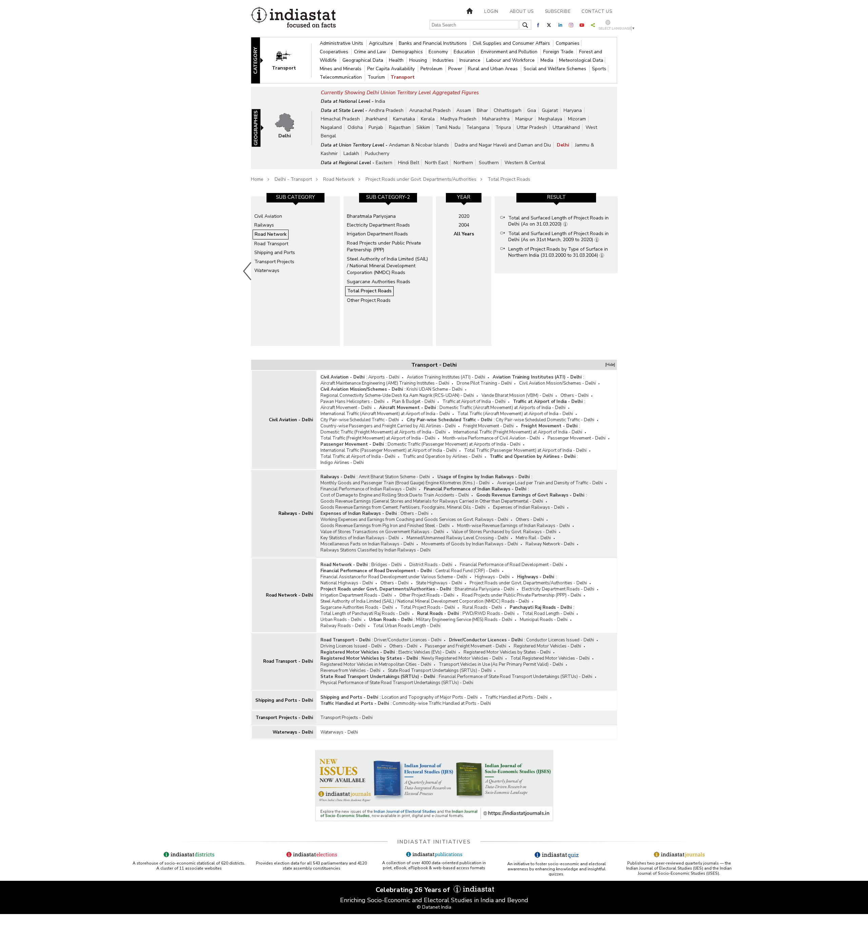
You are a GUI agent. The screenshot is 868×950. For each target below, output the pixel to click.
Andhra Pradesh (386, 110)
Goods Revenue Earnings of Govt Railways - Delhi (530, 495)
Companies (567, 43)
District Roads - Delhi (430, 565)
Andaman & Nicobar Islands (419, 145)
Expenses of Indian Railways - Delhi (529, 507)
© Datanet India (434, 907)
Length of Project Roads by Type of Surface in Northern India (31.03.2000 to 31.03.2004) (558, 252)
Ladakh (351, 153)
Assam (463, 110)
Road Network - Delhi (289, 595)
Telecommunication (341, 77)
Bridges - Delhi (386, 565)
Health (397, 60)
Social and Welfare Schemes (556, 68)
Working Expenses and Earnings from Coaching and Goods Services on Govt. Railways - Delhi (414, 520)
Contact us (596, 11)
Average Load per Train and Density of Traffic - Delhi (550, 483)
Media (547, 60)
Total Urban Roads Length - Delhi (406, 626)
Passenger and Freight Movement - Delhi (465, 646)
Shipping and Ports (274, 252)
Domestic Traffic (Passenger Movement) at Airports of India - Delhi (454, 444)
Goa (531, 110)
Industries (444, 60)
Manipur (524, 119)
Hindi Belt (408, 162)
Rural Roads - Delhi (482, 607)
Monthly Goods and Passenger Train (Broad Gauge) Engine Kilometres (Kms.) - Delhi (405, 483)
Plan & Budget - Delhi (413, 402)
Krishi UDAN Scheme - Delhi (434, 389)
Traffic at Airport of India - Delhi (474, 402)
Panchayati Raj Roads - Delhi (541, 607)
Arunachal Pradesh (430, 110)
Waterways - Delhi (293, 732)
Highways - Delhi (492, 577)
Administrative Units (342, 43)
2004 (463, 225)
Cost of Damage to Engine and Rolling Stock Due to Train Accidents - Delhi (394, 495)
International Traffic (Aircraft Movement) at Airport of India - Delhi (385, 414)
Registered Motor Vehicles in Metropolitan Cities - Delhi (375, 664)
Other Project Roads (369, 300)
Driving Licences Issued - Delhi (351, 646)
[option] (295, 271)
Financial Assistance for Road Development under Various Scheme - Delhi (393, 577)
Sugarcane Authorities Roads (378, 281)
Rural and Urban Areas (493, 68)
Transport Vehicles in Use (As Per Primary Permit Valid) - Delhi (501, 664)
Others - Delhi (574, 395)
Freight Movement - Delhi (488, 426)
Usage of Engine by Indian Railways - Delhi (483, 477)
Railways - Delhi (295, 513)
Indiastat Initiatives (434, 841)
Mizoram (577, 119)
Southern (489, 162)
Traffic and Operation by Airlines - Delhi (442, 456)
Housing (418, 60)
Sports (599, 68)
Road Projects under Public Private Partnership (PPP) (384, 246)
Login (491, 11)
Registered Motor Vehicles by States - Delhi (507, 652)
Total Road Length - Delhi (548, 613)
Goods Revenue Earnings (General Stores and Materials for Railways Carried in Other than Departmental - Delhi (431, 501)
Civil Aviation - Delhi (291, 420)
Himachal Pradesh (340, 119)
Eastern (384, 162)
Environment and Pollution (510, 52)
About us (522, 11)
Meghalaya (550, 119)
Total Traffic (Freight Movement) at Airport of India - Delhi (377, 438)
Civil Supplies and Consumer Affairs (512, 43)
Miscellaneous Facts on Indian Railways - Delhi (367, 544)
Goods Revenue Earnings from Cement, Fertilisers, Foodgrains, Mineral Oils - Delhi (403, 507)
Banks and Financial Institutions (433, 43)
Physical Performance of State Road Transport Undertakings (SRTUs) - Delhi (396, 683)
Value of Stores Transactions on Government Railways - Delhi (382, 532)
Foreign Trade (559, 52)
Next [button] (619, 271)
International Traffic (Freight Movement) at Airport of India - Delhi (517, 432)
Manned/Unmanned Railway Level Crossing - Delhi (457, 538)
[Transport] (288, 60)
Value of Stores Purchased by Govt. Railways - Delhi (504, 532)
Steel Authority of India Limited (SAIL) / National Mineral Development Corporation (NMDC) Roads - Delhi (424, 601)
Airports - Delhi (383, 377)
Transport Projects (274, 261)
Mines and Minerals (341, 68)
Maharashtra (496, 119)
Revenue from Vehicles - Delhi (350, 670)
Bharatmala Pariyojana (371, 216)
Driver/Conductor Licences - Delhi (407, 640)
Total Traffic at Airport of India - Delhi (357, 456)
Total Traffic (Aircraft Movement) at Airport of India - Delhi (515, 414)
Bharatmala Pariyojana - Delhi (484, 589)
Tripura (503, 127)
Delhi (563, 145)
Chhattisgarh (507, 110)
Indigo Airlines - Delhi (342, 463)
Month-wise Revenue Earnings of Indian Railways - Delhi (513, 526)
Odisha (355, 127)
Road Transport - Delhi (288, 661)
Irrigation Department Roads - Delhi (356, 595)
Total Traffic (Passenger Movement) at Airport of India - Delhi (525, 450)
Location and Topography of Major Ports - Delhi (430, 697)
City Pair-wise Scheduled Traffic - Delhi (359, 420)
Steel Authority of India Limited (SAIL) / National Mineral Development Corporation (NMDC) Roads (387, 266)
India (380, 101)
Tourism (377, 77)
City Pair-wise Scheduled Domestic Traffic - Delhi (545, 420)
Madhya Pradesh (458, 119)
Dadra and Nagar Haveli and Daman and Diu (503, 145)
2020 (463, 216)
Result (556, 197)
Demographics (408, 52)
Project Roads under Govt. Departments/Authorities (421, 179)
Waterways (266, 270)
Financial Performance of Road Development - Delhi (511, 565)
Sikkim (423, 127)
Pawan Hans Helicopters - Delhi (352, 402)
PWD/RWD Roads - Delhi (488, 613)
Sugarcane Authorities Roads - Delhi (356, 607)
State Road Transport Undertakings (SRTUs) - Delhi (440, 670)
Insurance (470, 60)
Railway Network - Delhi (550, 544)
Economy (439, 52)
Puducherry (377, 153)
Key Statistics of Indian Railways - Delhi (359, 538)
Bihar (482, 110)
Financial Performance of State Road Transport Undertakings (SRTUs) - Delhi (515, 677)
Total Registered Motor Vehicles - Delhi (550, 658)
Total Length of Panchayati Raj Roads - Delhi (365, 613)
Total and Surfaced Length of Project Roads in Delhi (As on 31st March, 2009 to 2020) (558, 236)
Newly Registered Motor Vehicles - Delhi (462, 658)
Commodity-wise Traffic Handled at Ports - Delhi (442, 703)
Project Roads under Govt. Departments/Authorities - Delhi (528, 583)
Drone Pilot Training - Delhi (484, 383)
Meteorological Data (581, 60)
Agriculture (381, 43)
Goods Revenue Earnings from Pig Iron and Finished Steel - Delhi (385, 526)
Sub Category (295, 197)
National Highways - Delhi (346, 583)
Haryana (573, 110)
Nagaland (331, 127)
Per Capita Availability (391, 68)
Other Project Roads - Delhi (426, 595)
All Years (464, 234)
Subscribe (558, 11)
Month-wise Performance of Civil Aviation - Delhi (491, 438)
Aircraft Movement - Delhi (346, 408)
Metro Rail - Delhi (533, 538)
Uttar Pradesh (532, 127)
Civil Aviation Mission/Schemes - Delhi (557, 383)
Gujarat (550, 110)
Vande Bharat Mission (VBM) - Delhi (517, 395)
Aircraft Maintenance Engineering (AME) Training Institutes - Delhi (384, 383)
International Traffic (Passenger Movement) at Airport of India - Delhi (388, 450)
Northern (463, 162)
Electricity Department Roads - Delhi (558, 589)
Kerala (428, 119)
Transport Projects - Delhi (284, 718)
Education (465, 52)
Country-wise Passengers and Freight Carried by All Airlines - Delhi (388, 426)
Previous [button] (247, 271)
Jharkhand (376, 119)
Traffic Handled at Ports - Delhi (516, 697)
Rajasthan (400, 127)
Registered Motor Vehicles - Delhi (547, 646)
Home (257, 179)
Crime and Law (371, 52)
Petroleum (432, 68)
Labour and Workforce (511, 60)
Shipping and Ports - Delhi (284, 700)
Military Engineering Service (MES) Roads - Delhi (464, 620)
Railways (264, 225)
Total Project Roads (509, 179)
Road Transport (271, 243)
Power (455, 68)
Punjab (376, 127)
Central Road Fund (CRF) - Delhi (467, 571)
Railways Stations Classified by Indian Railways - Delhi (375, 550)
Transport (403, 77)
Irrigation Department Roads (377, 234)
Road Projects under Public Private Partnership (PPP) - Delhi (521, 595)
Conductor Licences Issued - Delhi (560, 640)
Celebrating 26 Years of (414, 889)
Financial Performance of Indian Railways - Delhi (368, 489)
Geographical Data (363, 60)
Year (463, 197)
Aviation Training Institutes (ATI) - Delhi (446, 377)
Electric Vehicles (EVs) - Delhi (427, 652)
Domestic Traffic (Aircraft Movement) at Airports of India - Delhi (502, 408)
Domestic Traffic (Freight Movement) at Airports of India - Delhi (383, 432)
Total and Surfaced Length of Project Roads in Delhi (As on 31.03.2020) (558, 221)
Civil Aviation (268, 216)
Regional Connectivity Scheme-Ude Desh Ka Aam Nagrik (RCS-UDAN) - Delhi (397, 395)
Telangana (478, 127)
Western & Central (525, 162)
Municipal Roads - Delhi (544, 620)
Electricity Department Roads (378, 225)
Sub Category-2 (388, 197)
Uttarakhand (566, 127)
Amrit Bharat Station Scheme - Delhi (394, 477)
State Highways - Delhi (439, 583)
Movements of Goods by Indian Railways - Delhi (469, 544)
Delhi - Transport (293, 179)
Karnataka (404, 119)
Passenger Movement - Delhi (577, 438)
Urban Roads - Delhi (340, 620)
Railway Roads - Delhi (343, 626)
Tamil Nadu (448, 127)
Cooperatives (335, 52)
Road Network (338, 179)
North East (436, 162)
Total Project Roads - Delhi (427, 607)
